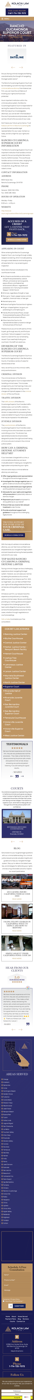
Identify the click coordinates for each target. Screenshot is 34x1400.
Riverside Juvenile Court (13, 698)
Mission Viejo (7, 1103)
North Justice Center (15, 682)
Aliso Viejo (6, 1135)
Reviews (26, 1319)
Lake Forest (7, 1109)
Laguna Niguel (8, 1123)
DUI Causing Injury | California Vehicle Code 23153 (17, 894)
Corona (5, 1144)
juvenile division (9, 425)
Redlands (6, 1214)
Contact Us (21, 1321)
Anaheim (6, 1082)
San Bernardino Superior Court (12, 712)
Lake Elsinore (7, 1164)
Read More (17, 899)
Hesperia (6, 1200)
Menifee (6, 1153)
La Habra (6, 1129)
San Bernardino (8, 1182)
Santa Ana (6, 1085)
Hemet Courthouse (14, 653)
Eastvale (6, 1167)
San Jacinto (7, 1170)
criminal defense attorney (10, 88)
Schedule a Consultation (17, 240)
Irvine (5, 1088)
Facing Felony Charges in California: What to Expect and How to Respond (17, 925)
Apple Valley (7, 1211)
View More (17, 823)
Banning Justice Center (16, 634)
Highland (6, 1217)
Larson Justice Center (15, 671)
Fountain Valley (8, 1132)
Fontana (6, 1185)
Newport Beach (8, 1112)
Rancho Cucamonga (10, 1191)
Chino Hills (7, 1208)
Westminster (7, 1106)
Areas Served (23, 1316)
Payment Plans (10, 1319)
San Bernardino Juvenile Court (12, 705)
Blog (19, 1319)
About (14, 1316)
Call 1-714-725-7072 (17, 13)
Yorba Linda (7, 1120)
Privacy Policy (15, 1299)
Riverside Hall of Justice (12, 692)
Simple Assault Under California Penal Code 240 (17, 954)
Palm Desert (7, 1179)
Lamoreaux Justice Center (14, 665)
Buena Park (7, 1115)
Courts (12, 1321)
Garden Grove (8, 1094)
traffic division (9, 402)
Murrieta (6, 1147)
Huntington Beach (9, 1091)
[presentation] (13, 67)
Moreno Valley (8, 1141)
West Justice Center (14, 735)
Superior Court (12, 686)
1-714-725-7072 (19, 235)
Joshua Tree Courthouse (11, 659)
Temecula (6, 1150)
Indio (5, 1159)
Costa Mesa (7, 1100)
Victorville (6, 1194)
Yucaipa (5, 1220)
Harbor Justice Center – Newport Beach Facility (16, 648)
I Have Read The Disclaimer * (14, 1301)
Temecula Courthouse (15, 717)
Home (8, 1316)
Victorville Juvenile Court (14, 723)
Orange (5, 1079)
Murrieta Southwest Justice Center (14, 676)
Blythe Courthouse (14, 638)
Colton (5, 1223)
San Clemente (8, 1126)
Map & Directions (17, 1351)
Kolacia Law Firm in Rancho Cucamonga (15, 126)
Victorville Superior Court (14, 729)
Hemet (5, 1156)
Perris (5, 1161)
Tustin (5, 1117)
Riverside (6, 1138)
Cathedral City (8, 1176)
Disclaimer (6, 1299)
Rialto (5, 1197)
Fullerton (6, 1097)
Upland (5, 1206)
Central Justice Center (16, 642)
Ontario (5, 1188)
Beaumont (6, 1173)
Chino (5, 1203)
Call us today (5, 619)
